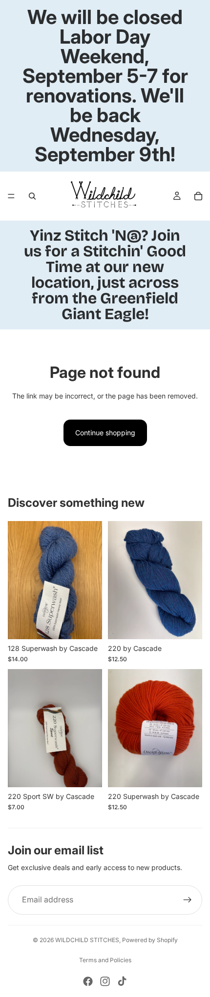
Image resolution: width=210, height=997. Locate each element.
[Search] (32, 196)
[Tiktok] (122, 981)
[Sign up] (187, 900)
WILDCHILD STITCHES (87, 940)
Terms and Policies (105, 960)
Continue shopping (105, 432)
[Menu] (11, 196)
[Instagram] (105, 981)
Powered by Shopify (150, 940)
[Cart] (198, 196)
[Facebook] (88, 981)
